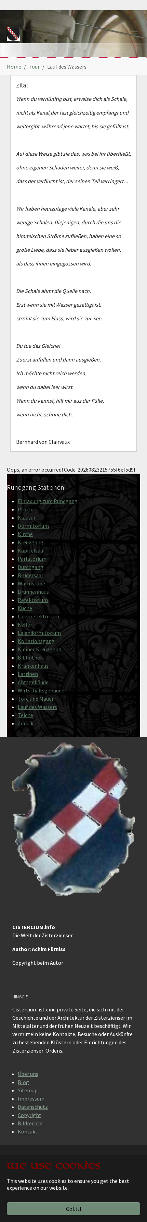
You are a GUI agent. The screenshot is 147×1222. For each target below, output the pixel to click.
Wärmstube (31, 583)
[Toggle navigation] (134, 34)
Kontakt (28, 1131)
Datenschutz (33, 1106)
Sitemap (28, 1090)
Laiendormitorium (39, 632)
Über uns (28, 1073)
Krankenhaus (33, 665)
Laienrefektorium (38, 616)
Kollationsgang (36, 641)
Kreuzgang (30, 542)
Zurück (26, 723)
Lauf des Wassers (37, 706)
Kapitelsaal (31, 550)
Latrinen (28, 674)
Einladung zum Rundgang (48, 501)
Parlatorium (32, 558)
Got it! (73, 1208)
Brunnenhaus (33, 591)
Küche (25, 608)
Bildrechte (30, 1123)
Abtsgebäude (33, 682)
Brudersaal (30, 575)
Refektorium (33, 599)
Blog (23, 1082)
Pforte (26, 509)
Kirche (25, 534)
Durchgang (30, 566)
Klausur (27, 517)
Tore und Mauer (36, 698)
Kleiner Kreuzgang (40, 649)
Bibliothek (30, 657)
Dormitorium (33, 525)
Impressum (31, 1098)
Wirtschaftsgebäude (41, 690)
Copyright (29, 1115)
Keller (25, 624)
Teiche (25, 715)
